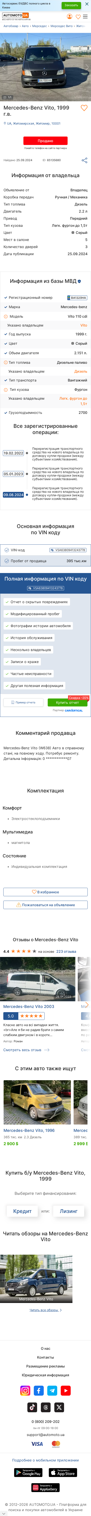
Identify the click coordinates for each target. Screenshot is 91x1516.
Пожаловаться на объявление (48, 905)
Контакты (45, 1357)
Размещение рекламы (45, 1366)
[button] (86, 16)
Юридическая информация (45, 1375)
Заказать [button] (71, 5)
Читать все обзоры (44, 1310)
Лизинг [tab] (69, 1211)
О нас (45, 1348)
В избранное (47, 892)
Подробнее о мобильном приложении (45, 1460)
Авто (25, 26)
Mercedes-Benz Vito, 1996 (29, 1130)
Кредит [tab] (22, 1211)
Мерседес (39, 26)
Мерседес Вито (62, 26)
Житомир (82, 26)
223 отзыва (66, 951)
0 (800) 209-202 (46, 1421)
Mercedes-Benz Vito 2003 (28, 1006)
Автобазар (11, 26)
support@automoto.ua (45, 1434)
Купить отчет (71, 701)
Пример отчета (25, 702)
